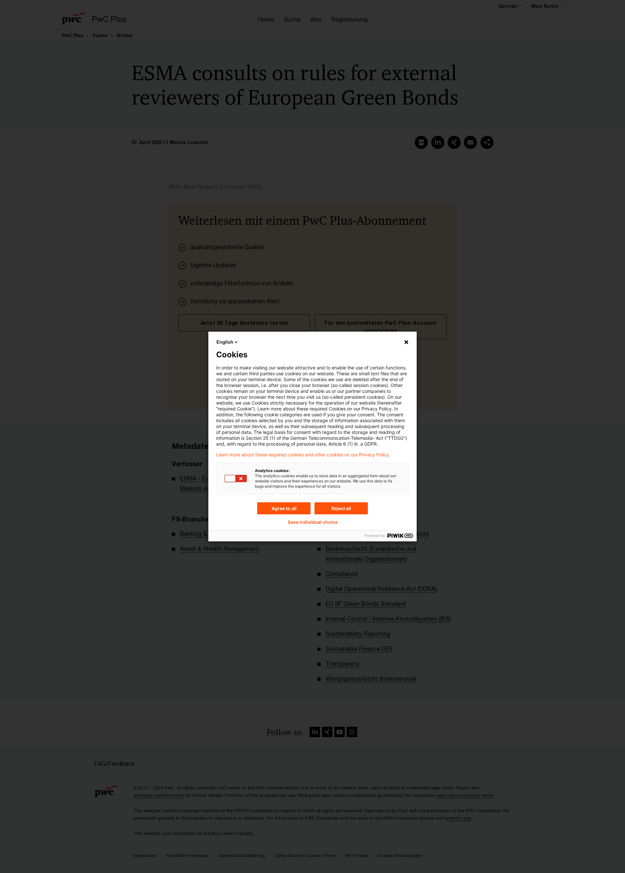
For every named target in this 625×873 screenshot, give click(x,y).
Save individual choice (313, 522)
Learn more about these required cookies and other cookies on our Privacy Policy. (303, 454)
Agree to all (284, 508)
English (224, 342)
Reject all (341, 508)
